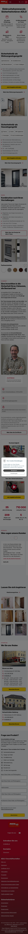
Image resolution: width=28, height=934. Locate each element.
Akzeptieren (14, 470)
